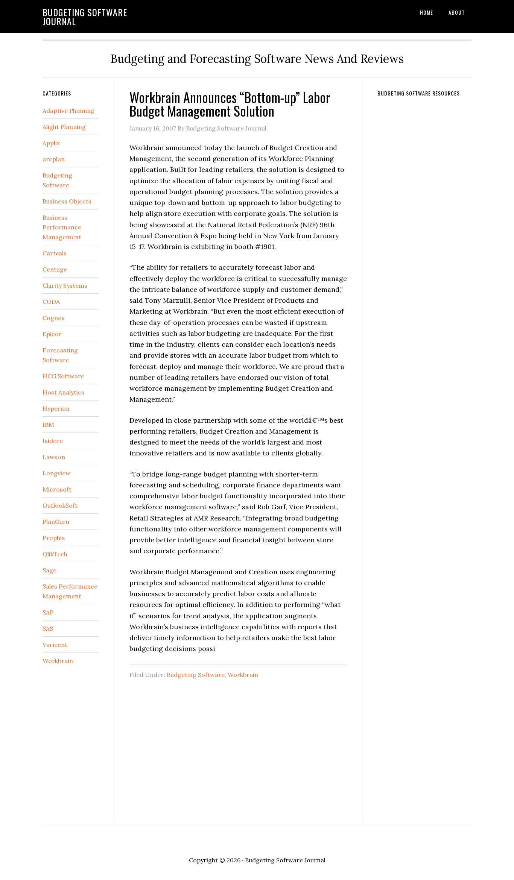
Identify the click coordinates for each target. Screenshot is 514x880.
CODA (51, 301)
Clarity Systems (65, 285)
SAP (48, 612)
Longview (56, 473)
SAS (48, 628)
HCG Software (63, 376)
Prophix (54, 538)
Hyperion (56, 408)
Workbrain (243, 674)
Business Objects (67, 201)
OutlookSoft (60, 505)
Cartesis (55, 253)
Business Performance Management (62, 227)
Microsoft (57, 489)
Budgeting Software (196, 674)
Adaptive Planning (68, 110)
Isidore (53, 441)
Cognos (54, 318)
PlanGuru (56, 521)
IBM (48, 424)
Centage (55, 269)
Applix (51, 143)
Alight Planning (64, 126)
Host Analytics (63, 392)
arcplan (54, 159)
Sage (49, 570)
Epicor (52, 334)
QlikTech (55, 554)
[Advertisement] (238, 747)
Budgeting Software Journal (85, 16)
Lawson (54, 457)
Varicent (55, 644)
